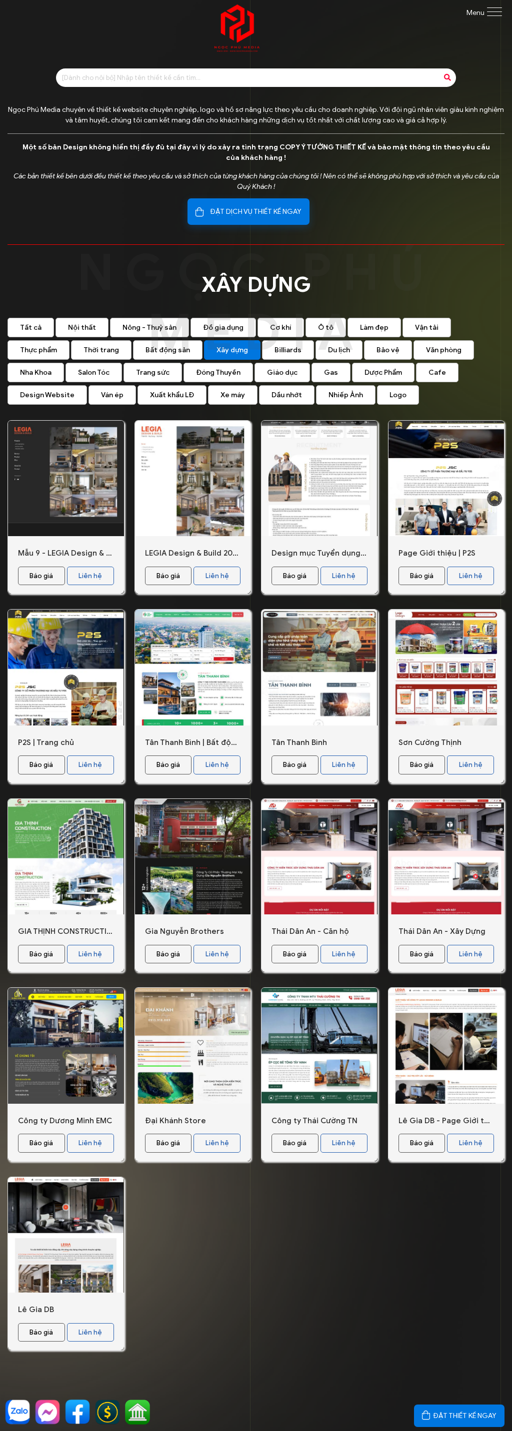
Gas (331, 372)
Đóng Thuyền (218, 372)
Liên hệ (90, 576)
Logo (398, 395)
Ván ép (112, 395)
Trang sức (153, 372)
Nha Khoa (36, 372)
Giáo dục (282, 372)
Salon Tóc (94, 372)
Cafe (437, 372)
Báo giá (41, 576)
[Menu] (494, 12)
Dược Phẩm (383, 372)
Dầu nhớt (287, 395)
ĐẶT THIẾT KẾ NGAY (465, 1416)
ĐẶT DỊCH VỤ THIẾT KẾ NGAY (256, 211)
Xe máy (232, 395)
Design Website (47, 395)
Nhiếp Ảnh (345, 395)
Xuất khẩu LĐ (172, 395)
